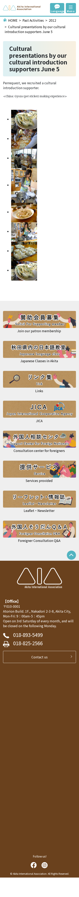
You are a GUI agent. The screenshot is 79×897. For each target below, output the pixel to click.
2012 (52, 20)
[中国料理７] (24, 119)
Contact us (41, 657)
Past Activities (33, 20)
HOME (12, 20)
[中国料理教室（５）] (24, 231)
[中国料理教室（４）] (24, 211)
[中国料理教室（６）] (24, 250)
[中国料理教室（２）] (24, 158)
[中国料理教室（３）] (24, 185)
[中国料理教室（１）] (24, 138)
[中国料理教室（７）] (24, 270)
